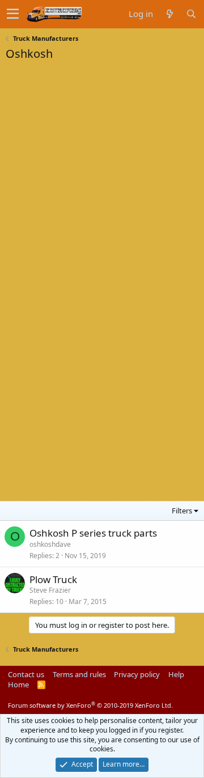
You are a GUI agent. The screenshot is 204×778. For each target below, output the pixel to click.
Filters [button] (182, 510)
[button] (12, 14)
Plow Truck (53, 579)
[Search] (191, 13)
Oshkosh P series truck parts (93, 532)
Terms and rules (79, 674)
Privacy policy (137, 674)
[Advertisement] (91, 138)
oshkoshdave (50, 544)
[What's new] (169, 13)
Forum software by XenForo (90, 705)
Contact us (26, 674)
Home (18, 684)
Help (176, 674)
